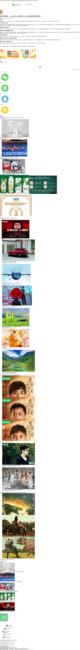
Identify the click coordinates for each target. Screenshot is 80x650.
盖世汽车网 (4, 262)
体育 (7, 0)
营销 (20, 0)
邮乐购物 (5, 647)
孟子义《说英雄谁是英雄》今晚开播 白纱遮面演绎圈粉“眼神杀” (13, 489)
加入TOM (15, 647)
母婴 (18, 0)
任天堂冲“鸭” (4, 347)
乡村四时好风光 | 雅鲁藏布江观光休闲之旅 (9, 372)
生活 (16, 0)
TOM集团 (1, 647)
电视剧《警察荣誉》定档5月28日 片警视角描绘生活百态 (9, 374)
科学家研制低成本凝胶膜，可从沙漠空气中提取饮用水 (11, 283)
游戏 (13, 0)
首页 (1, 0)
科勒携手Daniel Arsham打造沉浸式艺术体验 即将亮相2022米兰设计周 (12, 117)
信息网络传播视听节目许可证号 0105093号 (7, 643)
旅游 (14, 0)
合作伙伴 (8, 647)
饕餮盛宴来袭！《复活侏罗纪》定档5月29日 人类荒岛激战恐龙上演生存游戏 (13, 492)
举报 (1, 61)
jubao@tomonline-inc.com (27, 649)
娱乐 (6, 0)
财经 (27, 0)
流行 (4, 0)
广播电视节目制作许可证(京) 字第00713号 (7, 641)
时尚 (11, 0)
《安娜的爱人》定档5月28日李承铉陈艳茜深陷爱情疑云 (11, 465)
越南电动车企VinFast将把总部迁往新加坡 (9, 261)
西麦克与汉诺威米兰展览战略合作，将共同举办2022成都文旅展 (11, 137)
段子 (30, 0)
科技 (37, 0)
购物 (35, 0)
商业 (23, 0)
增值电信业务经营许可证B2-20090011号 (7, 645)
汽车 (34, 0)
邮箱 (21, 0)
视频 (25, 0)
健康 (28, 0)
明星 (9, 0)
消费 (32, 0)
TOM (1, 118)
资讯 (2, 0)
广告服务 (11, 647)
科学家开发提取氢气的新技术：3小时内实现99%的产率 (11, 326)
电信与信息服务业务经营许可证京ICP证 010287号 (8, 640)
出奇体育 (3, 18)
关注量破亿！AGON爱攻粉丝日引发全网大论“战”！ (8, 218)
